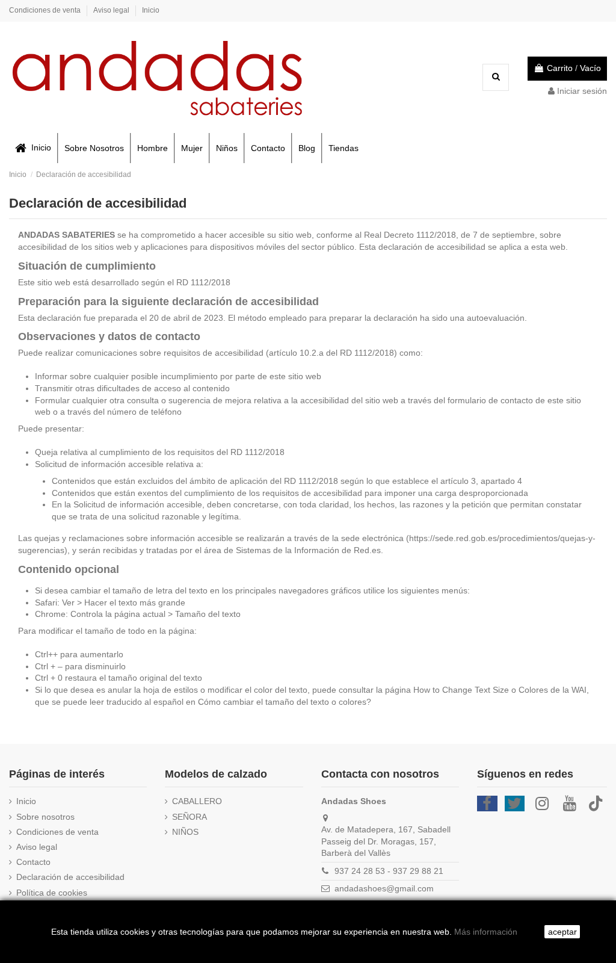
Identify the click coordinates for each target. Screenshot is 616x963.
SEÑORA (189, 817)
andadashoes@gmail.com (384, 888)
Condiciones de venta (45, 10)
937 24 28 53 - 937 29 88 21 (388, 871)
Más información (485, 932)
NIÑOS (185, 832)
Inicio (150, 10)
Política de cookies (51, 892)
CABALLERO (197, 801)
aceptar (562, 932)
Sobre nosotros (45, 817)
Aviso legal (112, 10)
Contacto (33, 862)
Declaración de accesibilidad (70, 877)
